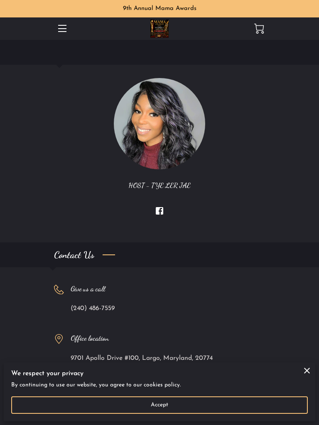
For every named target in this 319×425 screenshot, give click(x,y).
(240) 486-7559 (93, 308)
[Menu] (62, 28)
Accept (160, 405)
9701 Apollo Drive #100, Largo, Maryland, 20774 (142, 358)
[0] (259, 29)
